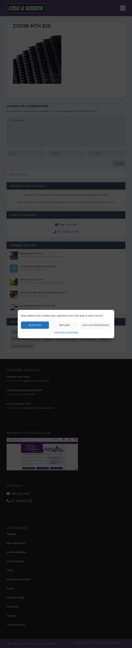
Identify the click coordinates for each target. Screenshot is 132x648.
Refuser (64, 325)
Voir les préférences (95, 325)
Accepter (35, 325)
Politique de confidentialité (66, 332)
